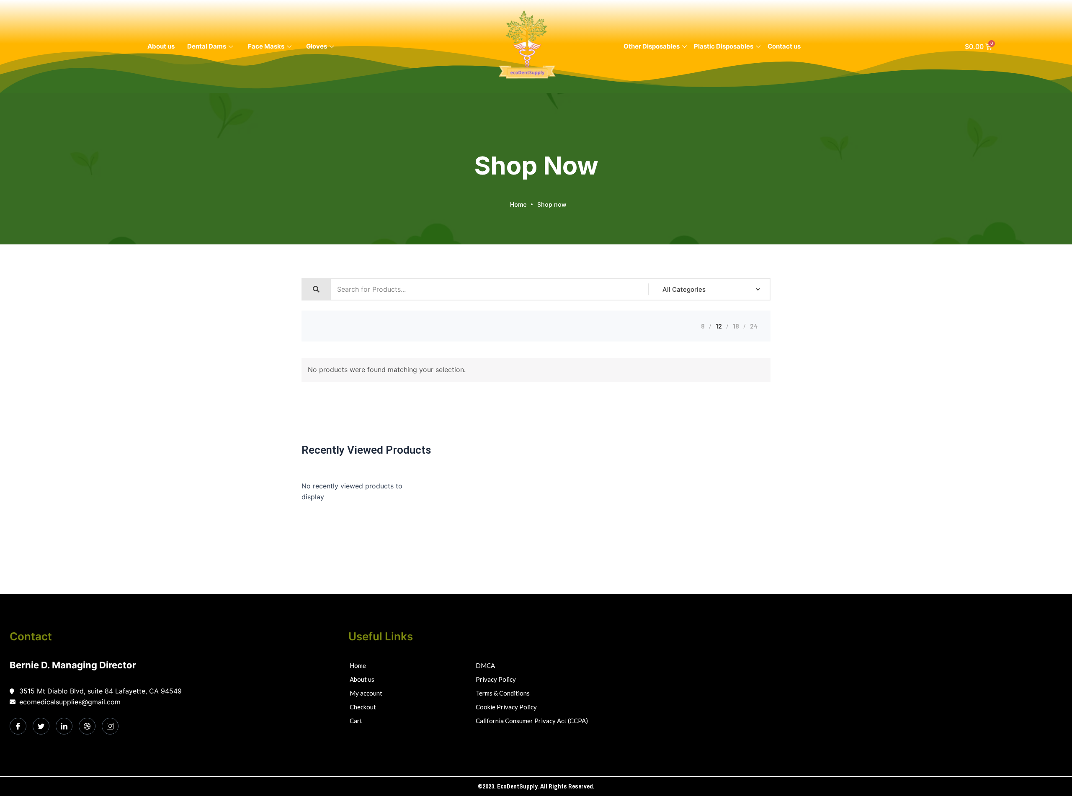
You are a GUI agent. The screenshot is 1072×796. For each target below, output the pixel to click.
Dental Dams (206, 46)
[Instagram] (110, 726)
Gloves (316, 46)
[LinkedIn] (64, 726)
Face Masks (266, 46)
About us (161, 46)
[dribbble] (87, 726)
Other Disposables (652, 46)
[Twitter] (41, 726)
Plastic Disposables (723, 46)
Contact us (784, 46)
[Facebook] (18, 726)
